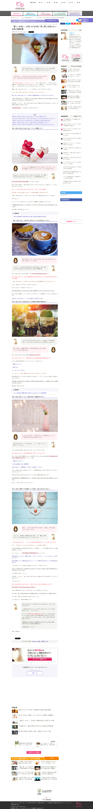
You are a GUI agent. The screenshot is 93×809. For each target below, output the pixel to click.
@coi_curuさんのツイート (65, 194)
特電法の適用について (42, 802)
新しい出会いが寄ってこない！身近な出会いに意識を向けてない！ (31, 122)
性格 (47, 641)
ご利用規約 (50, 802)
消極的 (38, 641)
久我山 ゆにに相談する (85, 20)
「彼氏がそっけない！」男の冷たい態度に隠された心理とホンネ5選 (36, 720)
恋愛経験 (43, 641)
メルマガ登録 (28, 802)
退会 (18, 804)
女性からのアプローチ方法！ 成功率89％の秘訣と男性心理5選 (35, 709)
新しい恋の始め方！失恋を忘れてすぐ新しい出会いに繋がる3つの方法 (30, 216)
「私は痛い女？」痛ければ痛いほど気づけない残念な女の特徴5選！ (36, 726)
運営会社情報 (13, 804)
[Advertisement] (35, 691)
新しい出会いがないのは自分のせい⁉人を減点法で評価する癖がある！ (32, 120)
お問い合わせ (34, 802)
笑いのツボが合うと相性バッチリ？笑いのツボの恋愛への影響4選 (36, 715)
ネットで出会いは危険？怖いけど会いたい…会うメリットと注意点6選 (30, 392)
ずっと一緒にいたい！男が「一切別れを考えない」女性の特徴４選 (45, 745)
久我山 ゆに (34, 641)
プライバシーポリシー (66, 802)
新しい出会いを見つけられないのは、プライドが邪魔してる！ (30, 116)
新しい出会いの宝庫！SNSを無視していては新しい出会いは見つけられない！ (34, 124)
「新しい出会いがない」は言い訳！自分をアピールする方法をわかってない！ (34, 118)
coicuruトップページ (15, 17)
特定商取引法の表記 (57, 802)
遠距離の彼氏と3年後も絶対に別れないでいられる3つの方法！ (24, 745)
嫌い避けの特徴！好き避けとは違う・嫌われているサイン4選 (34, 731)
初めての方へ (22, 802)
